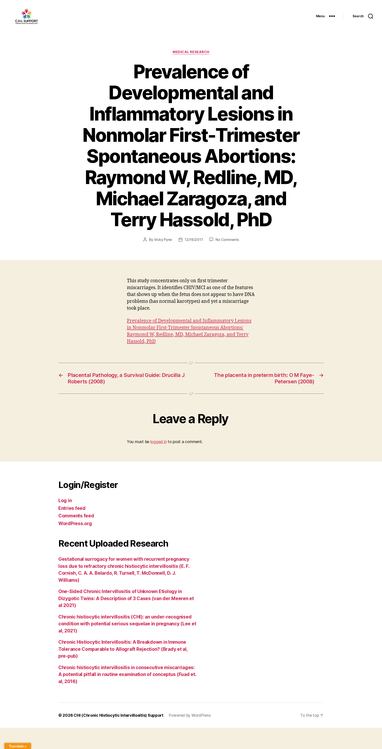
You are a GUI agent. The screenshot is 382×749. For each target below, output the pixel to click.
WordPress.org (75, 523)
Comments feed (76, 516)
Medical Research (191, 52)
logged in (158, 441)
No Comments (227, 239)
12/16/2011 (194, 239)
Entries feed (72, 508)
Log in (65, 500)
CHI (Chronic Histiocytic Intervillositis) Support (118, 715)
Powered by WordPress (190, 715)
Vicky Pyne (163, 239)
